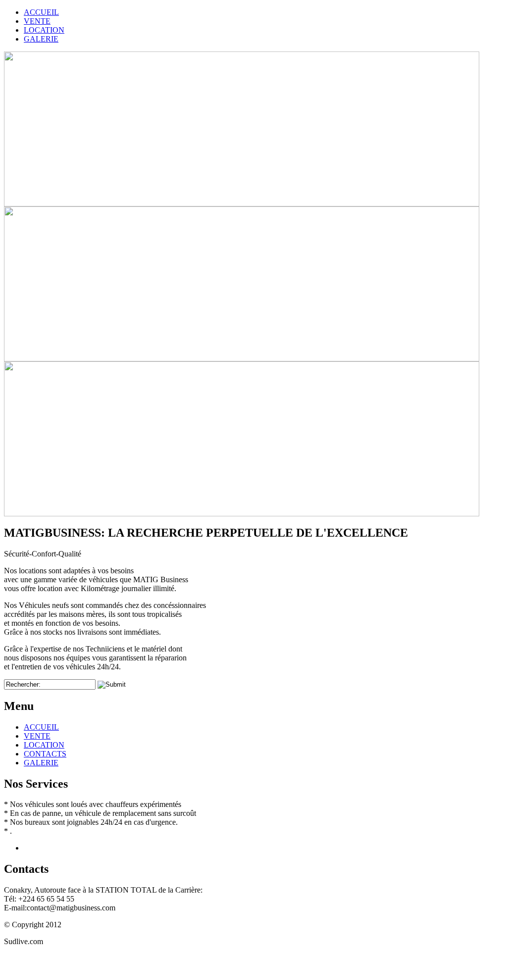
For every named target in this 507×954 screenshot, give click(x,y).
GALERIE (41, 762)
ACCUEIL (41, 727)
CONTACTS (45, 754)
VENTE (37, 736)
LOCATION (44, 745)
